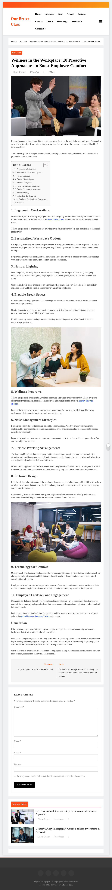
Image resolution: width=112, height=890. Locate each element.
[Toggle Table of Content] (44, 165)
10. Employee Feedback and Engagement (32, 199)
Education (49, 14)
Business (82, 14)
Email (17, 752)
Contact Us (40, 29)
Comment (19, 707)
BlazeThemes (67, 885)
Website (17, 764)
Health (50, 21)
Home (38, 14)
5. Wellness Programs (23, 182)
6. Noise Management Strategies (27, 186)
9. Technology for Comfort (25, 196)
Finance (38, 21)
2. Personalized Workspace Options (28, 172)
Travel (70, 14)
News (60, 14)
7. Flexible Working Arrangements (28, 189)
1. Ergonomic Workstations (25, 169)
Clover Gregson (19, 72)
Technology (62, 21)
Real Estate (77, 21)
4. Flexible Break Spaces (24, 179)
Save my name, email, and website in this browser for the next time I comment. (51, 776)
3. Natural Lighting (22, 176)
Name (17, 741)
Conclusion (19, 202)
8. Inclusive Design (22, 192)
